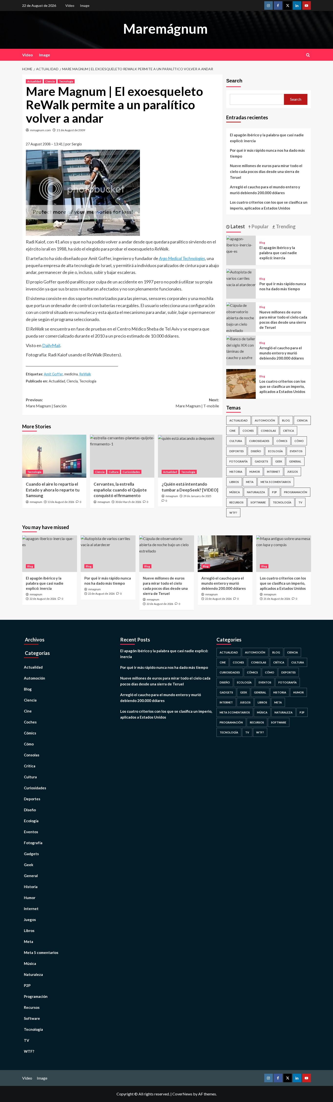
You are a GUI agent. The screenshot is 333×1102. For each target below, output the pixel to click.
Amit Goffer (53, 374)
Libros (234, 481)
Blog (262, 242)
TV (300, 502)
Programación (295, 492)
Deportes (236, 451)
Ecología (275, 451)
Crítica (288, 430)
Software (258, 502)
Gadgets (261, 461)
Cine (232, 430)
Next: (197, 402)
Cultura (113, 471)
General (295, 461)
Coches (248, 430)
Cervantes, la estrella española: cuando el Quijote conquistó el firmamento (120, 489)
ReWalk (85, 374)
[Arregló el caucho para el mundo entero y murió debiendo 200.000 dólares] (241, 347)
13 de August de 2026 (61, 501)
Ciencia (50, 81)
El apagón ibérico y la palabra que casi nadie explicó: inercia (267, 138)
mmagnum (36, 502)
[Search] (308, 55)
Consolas (268, 430)
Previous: (46, 402)
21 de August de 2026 (277, 598)
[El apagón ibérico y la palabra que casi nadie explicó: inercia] (241, 244)
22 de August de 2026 (42, 598)
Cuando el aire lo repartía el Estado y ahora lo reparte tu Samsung (52, 489)
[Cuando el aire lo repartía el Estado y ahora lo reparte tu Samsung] (54, 456)
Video (69, 5)
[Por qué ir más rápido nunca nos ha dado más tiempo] (241, 277)
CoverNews (182, 1094)
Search (234, 80)
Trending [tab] (285, 226)
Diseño (256, 451)
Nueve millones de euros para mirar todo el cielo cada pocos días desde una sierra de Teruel (266, 171)
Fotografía (238, 461)
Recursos (236, 502)
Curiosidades (131, 471)
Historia (235, 471)
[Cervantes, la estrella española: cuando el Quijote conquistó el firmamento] (122, 456)
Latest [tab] (237, 226)
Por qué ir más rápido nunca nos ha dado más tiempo (267, 153)
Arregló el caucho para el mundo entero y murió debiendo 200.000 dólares (265, 190)
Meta (250, 481)
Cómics (281, 440)
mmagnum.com (40, 130)
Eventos (296, 451)
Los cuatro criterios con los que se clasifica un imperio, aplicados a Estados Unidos (268, 205)
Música (234, 492)
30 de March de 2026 (128, 501)
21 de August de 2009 (71, 130)
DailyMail (51, 345)
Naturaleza (256, 492)
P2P (274, 492)
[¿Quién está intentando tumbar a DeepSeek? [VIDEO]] (190, 456)
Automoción (265, 420)
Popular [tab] (259, 226)
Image (84, 5)
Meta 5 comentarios (276, 481)
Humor (254, 471)
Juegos (292, 471)
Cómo (299, 440)
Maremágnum (165, 28)
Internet (273, 471)
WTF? (233, 512)
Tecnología (66, 81)
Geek (278, 461)
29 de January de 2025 (197, 496)
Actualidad (34, 81)
